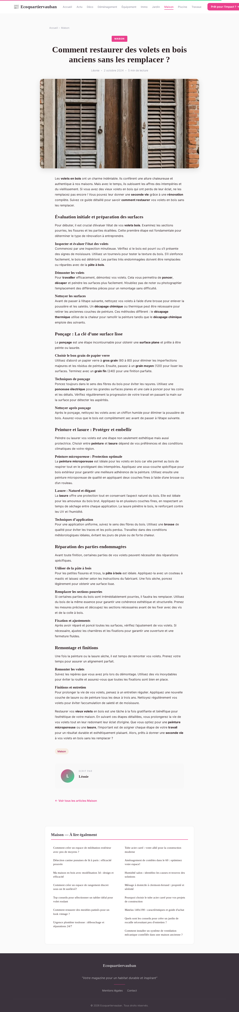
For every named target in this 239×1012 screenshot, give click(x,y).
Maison (168, 6)
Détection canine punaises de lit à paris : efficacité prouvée (82, 862)
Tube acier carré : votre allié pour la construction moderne (153, 849)
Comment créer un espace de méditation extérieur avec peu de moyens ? (82, 849)
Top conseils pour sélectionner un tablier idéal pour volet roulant (83, 899)
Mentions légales (112, 990)
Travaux (196, 6)
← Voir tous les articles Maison (76, 800)
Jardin (156, 6)
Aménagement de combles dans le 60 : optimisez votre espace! (153, 862)
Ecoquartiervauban (35, 6)
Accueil (67, 6)
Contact (132, 990)
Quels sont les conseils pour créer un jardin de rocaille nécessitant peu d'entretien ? (152, 920)
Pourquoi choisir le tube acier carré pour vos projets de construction (155, 899)
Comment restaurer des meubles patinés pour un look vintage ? (81, 911)
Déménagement (107, 6)
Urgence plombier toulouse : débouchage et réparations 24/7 (78, 924)
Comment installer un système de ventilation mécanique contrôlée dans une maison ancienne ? (154, 932)
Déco (90, 6)
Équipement (129, 6)
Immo (144, 6)
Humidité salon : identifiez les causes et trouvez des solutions (155, 874)
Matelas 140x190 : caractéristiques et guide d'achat (154, 909)
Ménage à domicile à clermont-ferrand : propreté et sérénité (154, 886)
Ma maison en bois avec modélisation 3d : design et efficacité (83, 874)
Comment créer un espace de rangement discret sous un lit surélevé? (80, 886)
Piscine (182, 6)
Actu (79, 6)
